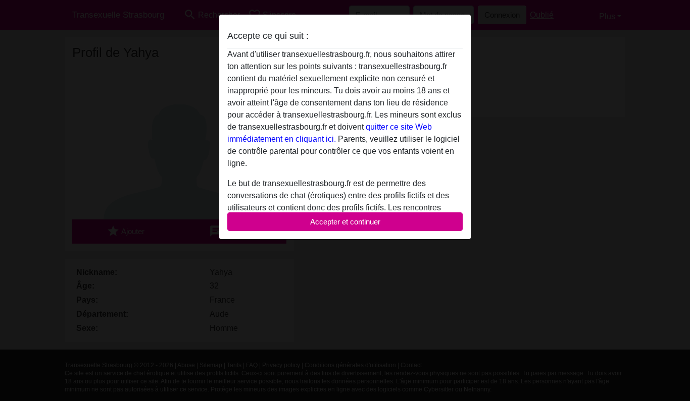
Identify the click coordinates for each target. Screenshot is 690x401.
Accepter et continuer (345, 221)
